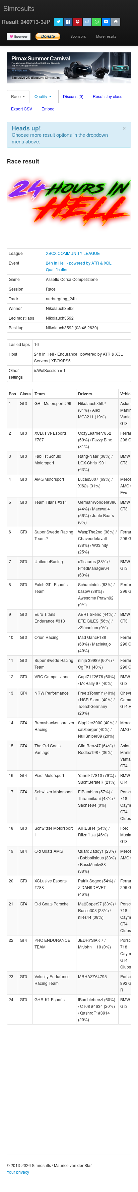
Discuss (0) (73, 96)
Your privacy (18, 1172)
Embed (48, 108)
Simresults (18, 8)
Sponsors (78, 36)
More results (106, 36)
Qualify (41, 96)
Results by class (107, 96)
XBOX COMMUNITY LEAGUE (73, 253)
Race (16, 96)
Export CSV (21, 108)
